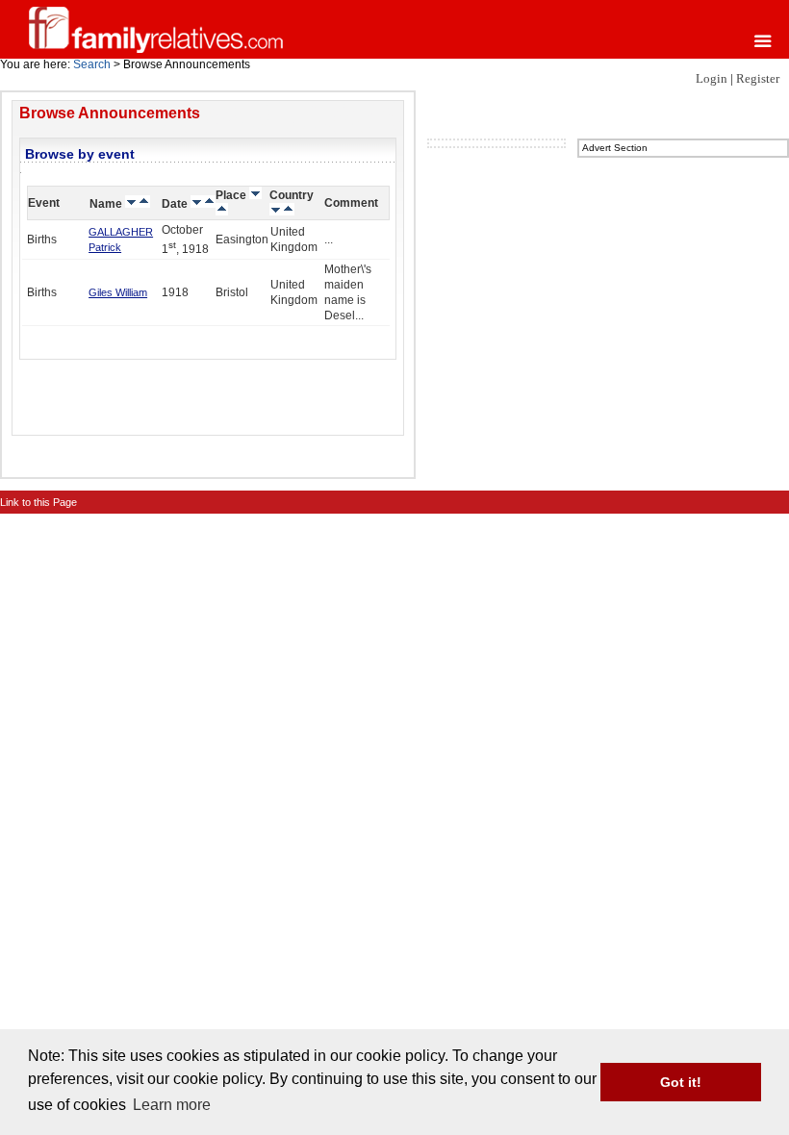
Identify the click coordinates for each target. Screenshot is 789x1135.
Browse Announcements (109, 113)
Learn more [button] (172, 1105)
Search (92, 64)
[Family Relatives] (156, 29)
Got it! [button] (680, 1082)
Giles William (118, 292)
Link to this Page (38, 502)
